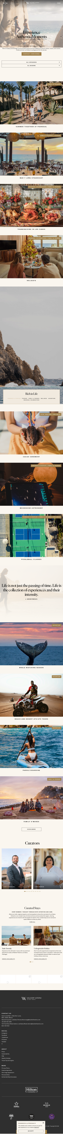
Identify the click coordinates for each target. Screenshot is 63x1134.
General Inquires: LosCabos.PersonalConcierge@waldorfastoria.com (21, 1019)
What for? (36, 1127)
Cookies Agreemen (7, 1070)
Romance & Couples (14, 398)
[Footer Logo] (31, 998)
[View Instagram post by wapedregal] (14, 988)
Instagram (4, 1033)
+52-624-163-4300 (7, 1021)
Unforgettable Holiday (42, 948)
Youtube (4, 1041)
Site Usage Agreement (8, 1072)
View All (32, 921)
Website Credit (45, 1126)
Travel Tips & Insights (8, 1060)
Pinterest (4, 1039)
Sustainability (5, 1054)
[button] (59, 3)
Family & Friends (34, 398)
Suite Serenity (7, 948)
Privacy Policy (6, 1068)
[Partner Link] (16, 1104)
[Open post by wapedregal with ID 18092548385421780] (39, 982)
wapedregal (7, 976)
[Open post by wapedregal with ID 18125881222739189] (55, 982)
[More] (29, 887)
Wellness (44, 398)
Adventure (51, 398)
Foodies (24, 398)
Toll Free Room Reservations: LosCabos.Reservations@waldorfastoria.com (22, 1024)
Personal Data (6, 1074)
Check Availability (8, 959)
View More (31, 829)
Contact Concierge (31, 53)
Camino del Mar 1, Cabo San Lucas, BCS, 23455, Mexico (11, 1016)
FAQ (3, 1056)
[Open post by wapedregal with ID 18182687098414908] (8, 982)
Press (3, 1051)
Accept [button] (31, 1131)
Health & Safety (6, 1058)
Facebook (4, 1035)
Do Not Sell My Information (9, 1077)
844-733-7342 (5, 1026)
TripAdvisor (5, 1037)
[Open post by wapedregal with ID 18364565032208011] (24, 982)
